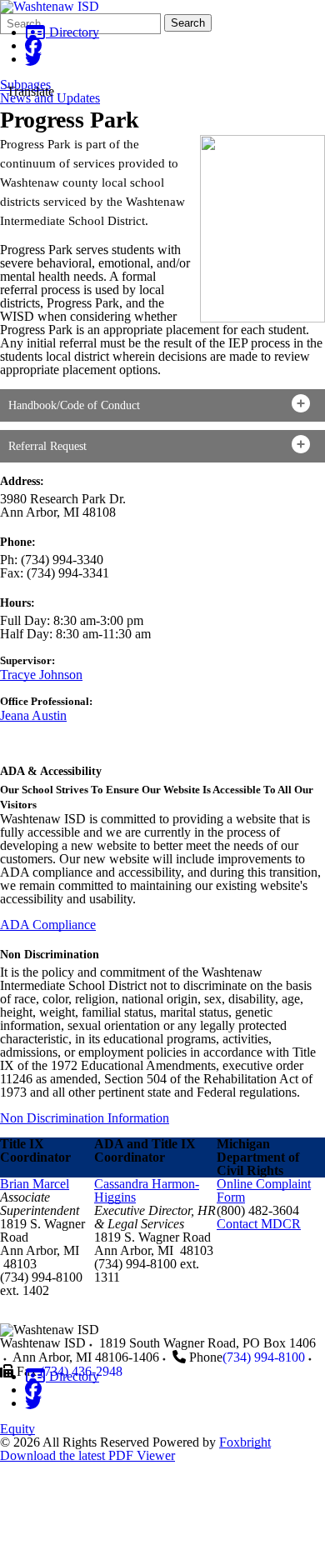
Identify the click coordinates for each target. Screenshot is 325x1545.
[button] (162, 405)
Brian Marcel (34, 1184)
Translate (30, 91)
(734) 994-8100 (263, 1357)
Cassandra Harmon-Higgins (146, 1190)
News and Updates (50, 98)
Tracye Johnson (41, 675)
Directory (72, 32)
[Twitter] (33, 59)
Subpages (25, 85)
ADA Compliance (48, 925)
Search (188, 23)
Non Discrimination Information (84, 1118)
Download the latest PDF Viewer (87, 1455)
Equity (17, 1429)
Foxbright (245, 1442)
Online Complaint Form (264, 1190)
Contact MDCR (259, 1224)
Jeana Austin (33, 715)
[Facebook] (33, 45)
